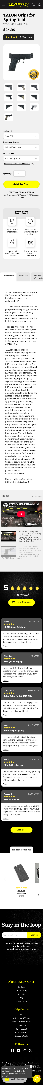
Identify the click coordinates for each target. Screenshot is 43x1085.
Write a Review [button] (21, 602)
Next (37, 879)
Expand (5, 646)
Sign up (34, 935)
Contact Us (21, 1025)
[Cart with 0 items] (33, 5)
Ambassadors (21, 1001)
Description (8, 275)
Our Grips (21, 987)
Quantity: (7, 174)
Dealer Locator (21, 1032)
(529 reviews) (26, 37)
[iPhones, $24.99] (21, 873)
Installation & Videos (21, 1018)
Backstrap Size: (10, 142)
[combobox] (39, 4)
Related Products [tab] (21, 849)
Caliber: (6, 131)
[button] (37, 1079)
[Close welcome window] (31, 1066)
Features (23, 275)
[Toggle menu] (3, 5)
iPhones (21, 890)
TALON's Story (21, 991)
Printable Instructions (21, 1022)
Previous (5, 879)
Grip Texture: (9, 153)
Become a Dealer (21, 1036)
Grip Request (21, 1029)
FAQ (21, 1015)
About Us (21, 994)
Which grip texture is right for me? (17, 164)
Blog (21, 998)
